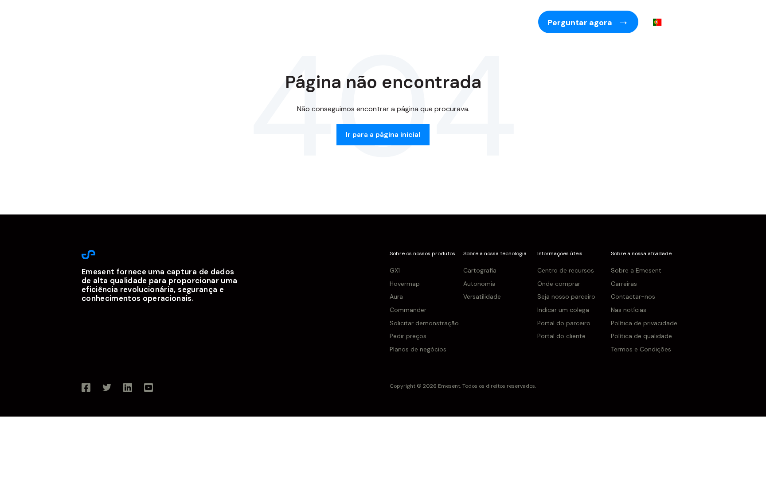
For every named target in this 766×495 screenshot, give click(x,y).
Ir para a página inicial (383, 134)
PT (670, 22)
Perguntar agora (580, 22)
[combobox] (663, 22)
